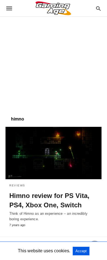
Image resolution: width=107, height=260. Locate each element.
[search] (98, 8)
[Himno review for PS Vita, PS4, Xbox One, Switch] (53, 153)
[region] (53, 64)
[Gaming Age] (53, 8)
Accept (81, 251)
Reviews (17, 185)
